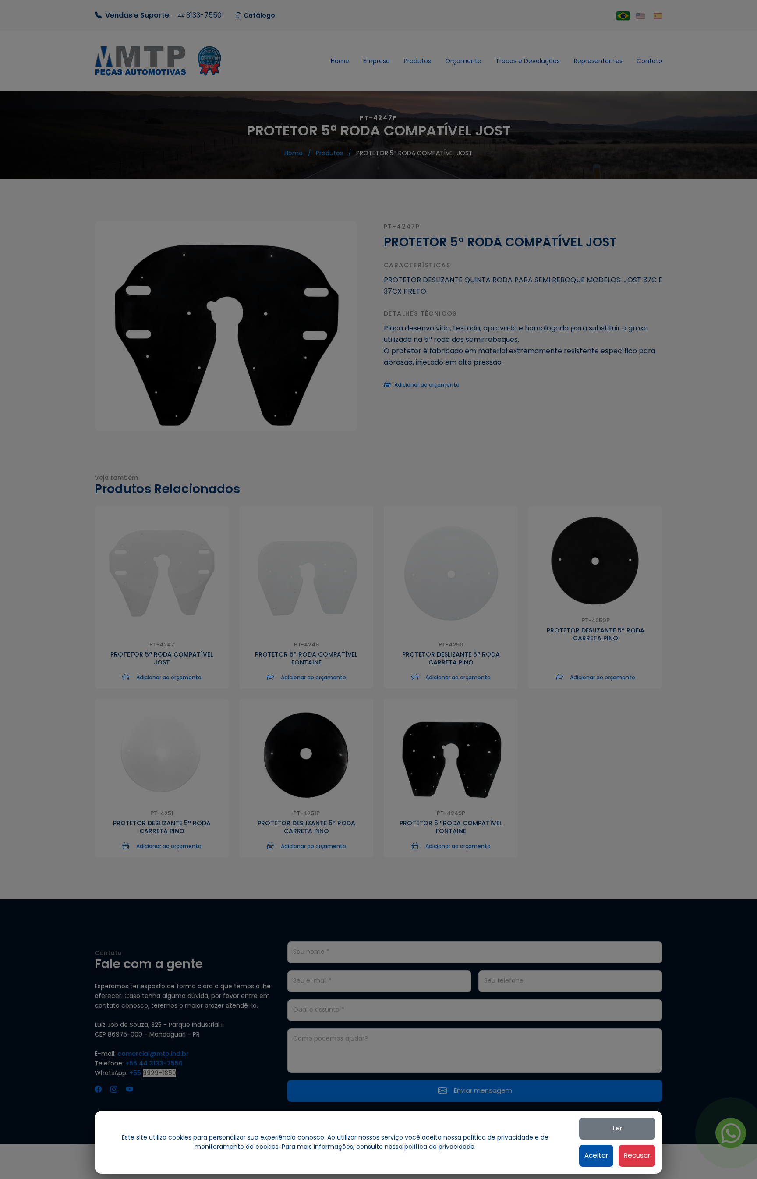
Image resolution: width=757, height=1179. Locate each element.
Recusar (637, 1155)
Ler (617, 1128)
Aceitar (596, 1155)
